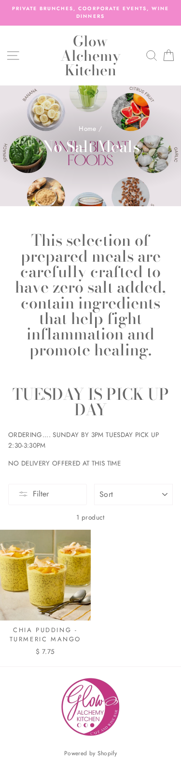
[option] (90, 13)
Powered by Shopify (90, 753)
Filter (41, 493)
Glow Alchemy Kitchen (90, 55)
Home (87, 128)
